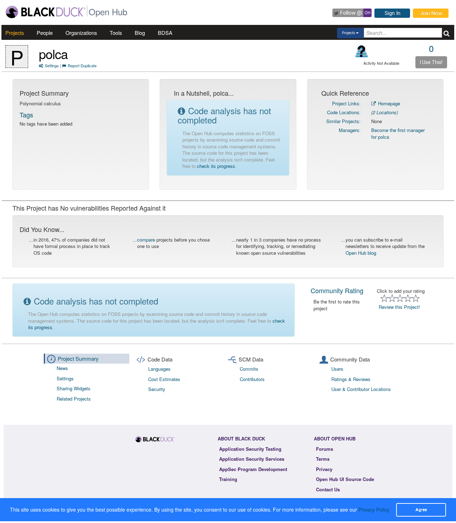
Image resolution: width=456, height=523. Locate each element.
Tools (116, 32)
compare (146, 239)
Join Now (431, 13)
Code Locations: (344, 112)
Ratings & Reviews (350, 379)
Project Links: (346, 103)
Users (337, 368)
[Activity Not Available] (362, 51)
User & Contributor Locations (361, 389)
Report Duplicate (82, 65)
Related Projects (74, 398)
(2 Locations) (384, 112)
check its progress (216, 166)
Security (156, 389)
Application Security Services (251, 458)
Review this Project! (399, 306)
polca (53, 53)
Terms (323, 458)
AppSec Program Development (253, 469)
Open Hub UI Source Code (345, 479)
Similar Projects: (343, 121)
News (62, 368)
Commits (249, 368)
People (45, 32)
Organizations (81, 32)
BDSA (165, 32)
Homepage (388, 103)
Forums (324, 448)
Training (228, 479)
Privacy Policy (373, 509)
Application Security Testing (250, 448)
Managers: (350, 130)
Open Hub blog (361, 252)
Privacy (324, 469)
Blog (140, 32)
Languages (159, 368)
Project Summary (78, 358)
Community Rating (337, 290)
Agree (421, 509)
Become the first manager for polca (398, 133)
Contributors (252, 379)
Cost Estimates (164, 379)
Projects (14, 32)
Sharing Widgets (73, 388)
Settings (52, 65)
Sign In (392, 13)
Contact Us (328, 489)
